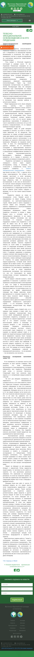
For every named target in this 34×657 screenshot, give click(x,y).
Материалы (22, 630)
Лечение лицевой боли (13, 565)
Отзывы (22, 625)
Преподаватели (12, 625)
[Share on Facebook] (27, 30)
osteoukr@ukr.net (20, 14)
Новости (12, 623)
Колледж (22, 620)
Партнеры (22, 628)
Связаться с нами (7, 47)
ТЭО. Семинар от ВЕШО (10, 561)
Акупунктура (12, 630)
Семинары (13, 628)
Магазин (22, 623)
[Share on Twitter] (31, 30)
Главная (12, 620)
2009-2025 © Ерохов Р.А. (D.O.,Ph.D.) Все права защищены (17, 648)
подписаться (17, 600)
